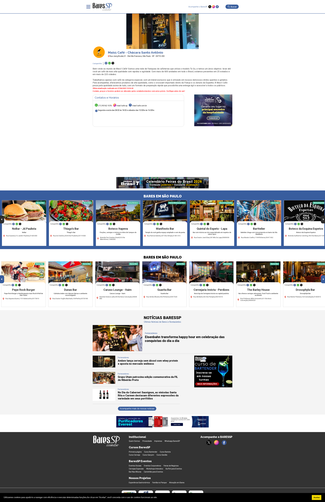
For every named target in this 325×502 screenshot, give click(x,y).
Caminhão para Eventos (153, 472)
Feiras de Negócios (171, 466)
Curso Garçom (148, 455)
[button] (158, 497)
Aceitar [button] (317, 497)
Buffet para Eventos (174, 469)
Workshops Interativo (154, 469)
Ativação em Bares (176, 483)
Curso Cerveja (134, 455)
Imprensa (158, 441)
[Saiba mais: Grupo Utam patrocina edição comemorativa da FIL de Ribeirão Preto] (104, 383)
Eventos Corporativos (152, 466)
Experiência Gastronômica (139, 483)
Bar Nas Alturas (135, 472)
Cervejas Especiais (136, 469)
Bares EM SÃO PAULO (162, 196)
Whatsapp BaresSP (172, 441)
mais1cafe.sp (122, 106)
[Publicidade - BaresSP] (213, 110)
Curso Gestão (162, 455)
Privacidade (147, 441)
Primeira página (135, 452)
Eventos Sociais (135, 466)
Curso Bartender (150, 452)
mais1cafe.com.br (139, 106)
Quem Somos (134, 441)
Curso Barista (165, 452)
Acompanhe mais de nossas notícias (137, 408)
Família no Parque (159, 483)
